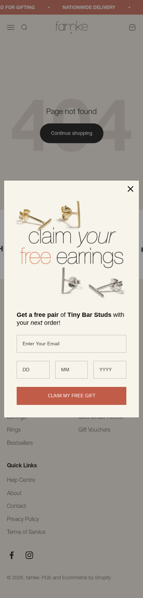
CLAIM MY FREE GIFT (71, 395)
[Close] (130, 189)
